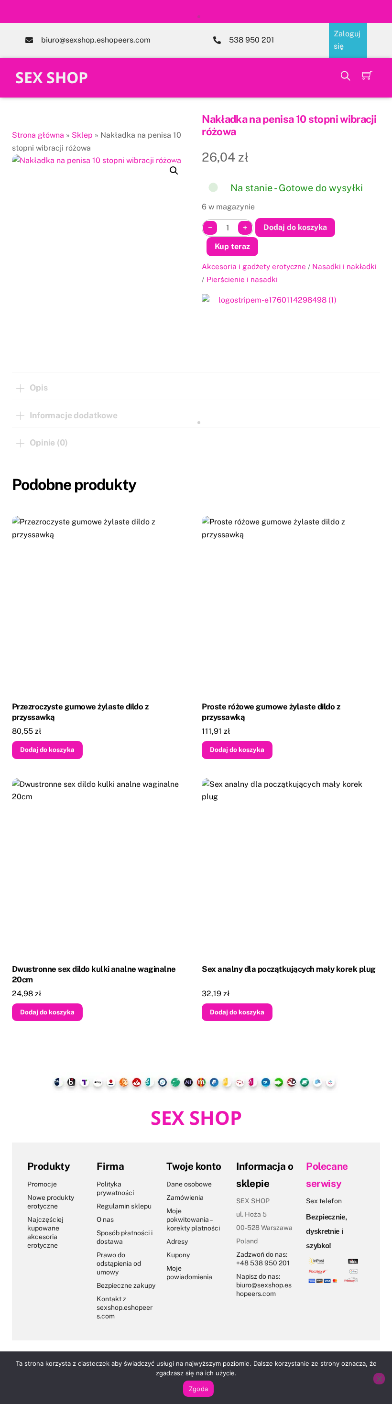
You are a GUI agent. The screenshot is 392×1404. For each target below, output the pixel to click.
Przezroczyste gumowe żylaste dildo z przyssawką (80, 712)
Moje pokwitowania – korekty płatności (193, 1219)
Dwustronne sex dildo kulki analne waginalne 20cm (94, 974)
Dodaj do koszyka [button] (47, 749)
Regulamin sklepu (124, 1206)
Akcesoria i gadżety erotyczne (254, 266)
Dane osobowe (189, 1184)
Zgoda (198, 1389)
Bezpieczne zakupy (126, 1285)
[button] (174, 170)
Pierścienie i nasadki (242, 279)
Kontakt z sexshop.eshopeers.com (124, 1307)
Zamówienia (185, 1197)
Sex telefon (324, 1201)
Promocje (42, 1184)
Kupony (178, 1255)
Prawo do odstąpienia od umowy (119, 1263)
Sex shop (51, 77)
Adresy (177, 1241)
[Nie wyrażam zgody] (379, 1378)
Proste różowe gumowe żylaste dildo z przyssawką (271, 712)
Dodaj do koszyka (295, 227)
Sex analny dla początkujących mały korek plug (288, 969)
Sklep (82, 135)
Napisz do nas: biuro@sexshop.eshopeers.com (264, 1285)
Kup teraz (232, 246)
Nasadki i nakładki (344, 266)
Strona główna (38, 135)
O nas (105, 1219)
